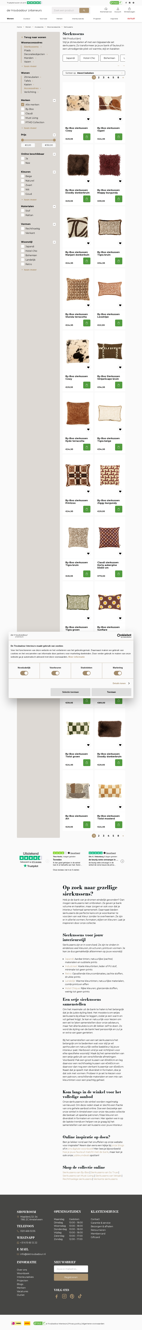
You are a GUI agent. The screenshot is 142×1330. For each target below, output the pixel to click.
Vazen (27, 61)
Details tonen (119, 683)
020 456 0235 (27, 1231)
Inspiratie (114, 19)
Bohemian (31, 255)
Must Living (32, 118)
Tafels (27, 81)
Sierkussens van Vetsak (108, 1175)
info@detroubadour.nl (33, 1254)
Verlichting (30, 92)
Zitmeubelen (31, 77)
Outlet (21, 1295)
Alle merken (32, 104)
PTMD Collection (35, 122)
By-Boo (30, 109)
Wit (27, 189)
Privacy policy (75, 1324)
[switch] (55, 673)
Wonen (10, 19)
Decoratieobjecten (34, 54)
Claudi (29, 113)
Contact (95, 1219)
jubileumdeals (81, 1155)
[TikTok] (80, 1296)
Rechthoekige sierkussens (77, 1179)
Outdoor (26, 19)
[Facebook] (56, 1296)
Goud (29, 194)
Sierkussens (31, 46)
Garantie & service (101, 1223)
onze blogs (118, 1145)
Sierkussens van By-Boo (76, 1172)
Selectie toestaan (70, 692)
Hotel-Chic (31, 251)
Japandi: (70, 959)
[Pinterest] (72, 1296)
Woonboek (23, 1273)
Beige (29, 176)
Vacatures (22, 1291)
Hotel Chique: (72, 988)
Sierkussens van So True (104, 1172)
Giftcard (95, 1237)
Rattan (29, 215)
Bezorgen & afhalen (102, 1226)
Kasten (28, 84)
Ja (27, 158)
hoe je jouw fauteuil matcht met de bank (86, 1152)
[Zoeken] (84, 10)
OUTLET (131, 19)
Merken (60, 19)
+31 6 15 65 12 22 (28, 1242)
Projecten (97, 19)
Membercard (98, 1233)
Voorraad (43, 19)
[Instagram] (64, 1296)
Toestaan (111, 692)
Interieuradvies (78, 19)
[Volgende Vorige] (123, 77)
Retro (29, 264)
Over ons (22, 1269)
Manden (29, 58)
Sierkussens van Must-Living (78, 1175)
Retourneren (98, 1230)
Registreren (71, 1277)
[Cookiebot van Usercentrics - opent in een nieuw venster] (119, 636)
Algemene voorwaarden (93, 1324)
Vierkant (30, 233)
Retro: (68, 973)
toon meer (30, 66)
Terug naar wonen (35, 37)
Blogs (20, 1284)
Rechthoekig (33, 228)
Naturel (30, 180)
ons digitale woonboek (80, 1148)
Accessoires (31, 88)
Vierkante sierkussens (105, 1179)
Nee (28, 163)
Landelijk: (70, 981)
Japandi (30, 246)
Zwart (29, 185)
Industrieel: (71, 966)
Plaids (27, 50)
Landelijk (31, 259)
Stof (28, 210)
